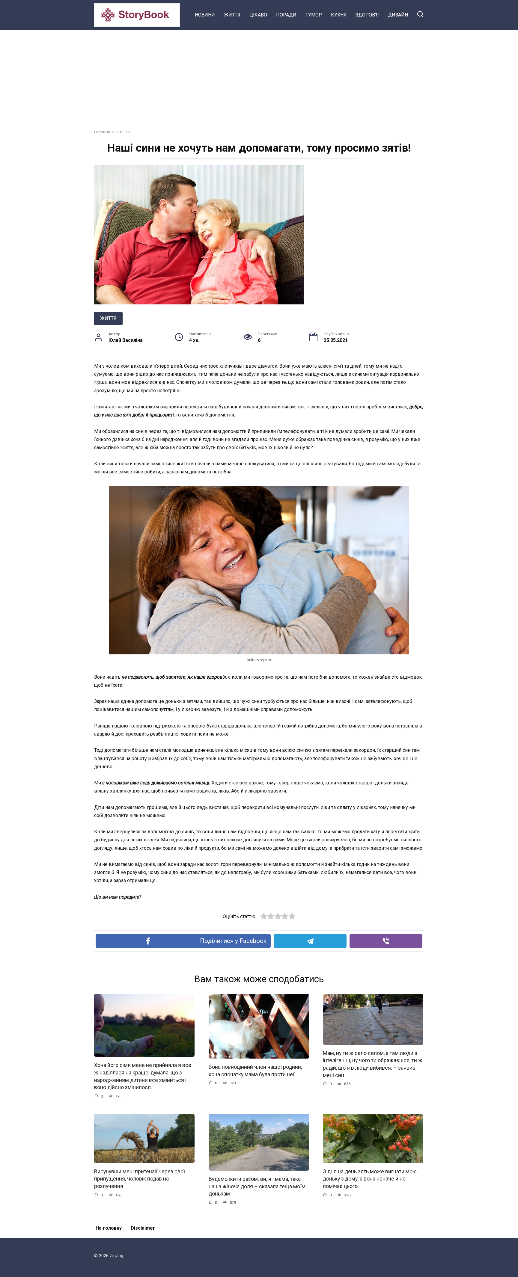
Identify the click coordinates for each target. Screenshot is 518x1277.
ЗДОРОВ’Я (367, 15)
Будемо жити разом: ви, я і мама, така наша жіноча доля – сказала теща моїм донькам (257, 1186)
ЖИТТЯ (232, 15)
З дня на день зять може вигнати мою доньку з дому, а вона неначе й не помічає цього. (370, 1179)
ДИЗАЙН (398, 15)
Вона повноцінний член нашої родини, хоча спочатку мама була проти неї (255, 1070)
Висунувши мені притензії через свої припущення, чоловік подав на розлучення (139, 1179)
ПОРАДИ (286, 15)
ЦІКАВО (258, 15)
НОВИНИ (205, 15)
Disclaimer (143, 1228)
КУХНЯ (339, 15)
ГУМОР (313, 15)
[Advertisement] (259, 75)
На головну (109, 1228)
